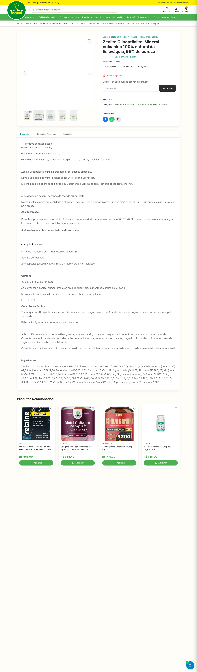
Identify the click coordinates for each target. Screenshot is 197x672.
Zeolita (82, 23)
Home (19, 23)
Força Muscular (101, 17)
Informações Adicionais (46, 134)
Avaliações (67, 134)
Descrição (24, 134)
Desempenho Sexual (68, 17)
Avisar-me (167, 88)
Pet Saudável (118, 17)
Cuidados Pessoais (47, 17)
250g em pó (127, 66)
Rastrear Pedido (165, 2)
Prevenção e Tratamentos (137, 17)
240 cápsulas (111, 66)
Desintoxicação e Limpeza (63, 23)
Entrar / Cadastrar (182, 2)
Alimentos (29, 17)
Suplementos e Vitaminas (164, 17)
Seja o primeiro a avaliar (125, 57)
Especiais (86, 17)
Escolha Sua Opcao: (111, 61)
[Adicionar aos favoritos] (89, 40)
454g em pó (143, 66)
